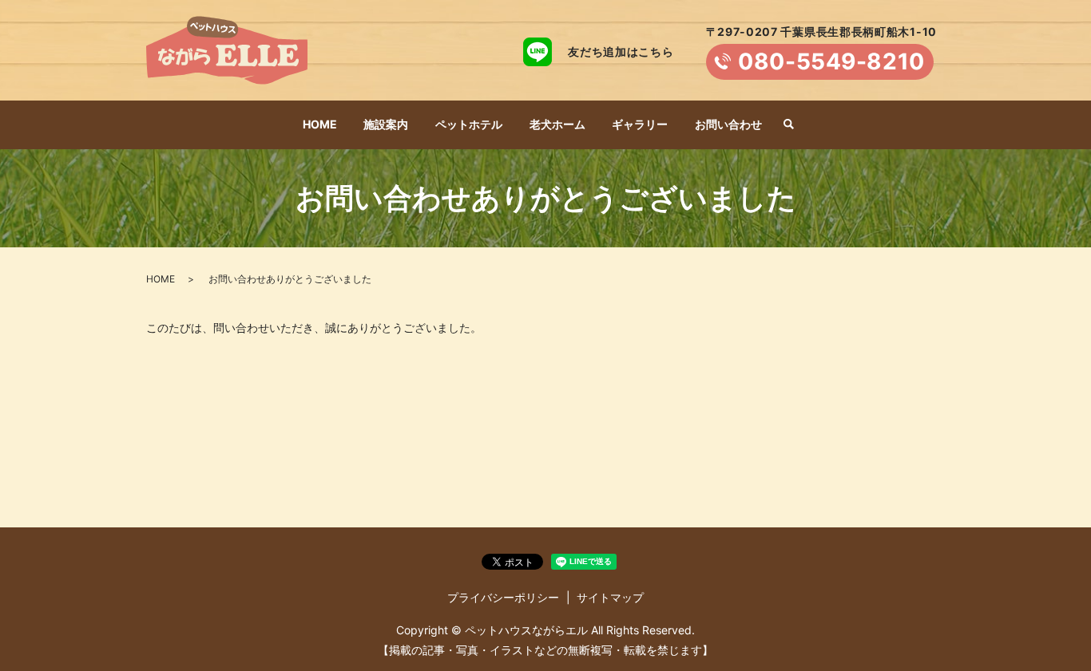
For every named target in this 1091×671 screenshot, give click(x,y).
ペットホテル (468, 124)
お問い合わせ (728, 124)
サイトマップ (610, 597)
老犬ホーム (557, 124)
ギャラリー (640, 124)
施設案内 (385, 124)
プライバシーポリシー (503, 597)
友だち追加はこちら (620, 51)
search (788, 125)
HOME (320, 124)
